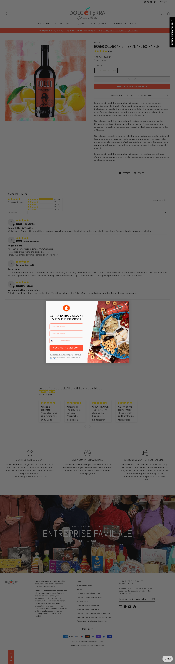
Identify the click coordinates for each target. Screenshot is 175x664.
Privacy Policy (54, 359)
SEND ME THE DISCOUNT (66, 347)
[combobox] (54, 341)
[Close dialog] (126, 303)
